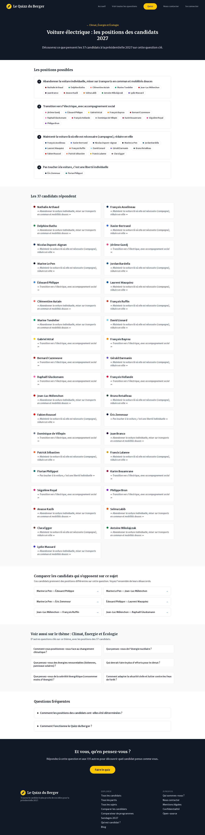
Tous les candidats (111, 795)
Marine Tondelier (125, 87)
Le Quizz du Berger (28, 6)
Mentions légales (172, 804)
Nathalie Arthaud (55, 87)
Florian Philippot (75, 173)
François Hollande (82, 118)
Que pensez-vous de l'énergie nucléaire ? (129, 648)
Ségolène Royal (156, 118)
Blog (103, 827)
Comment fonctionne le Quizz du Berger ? (66, 726)
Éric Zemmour (53, 173)
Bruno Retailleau (143, 148)
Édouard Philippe (75, 112)
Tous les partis (109, 800)
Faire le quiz (102, 769)
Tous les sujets (109, 804)
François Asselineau (56, 143)
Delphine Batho (78, 87)
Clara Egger (119, 153)
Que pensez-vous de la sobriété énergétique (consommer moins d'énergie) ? (65, 678)
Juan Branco (52, 93)
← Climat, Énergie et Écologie (102, 25)
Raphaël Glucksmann (56, 118)
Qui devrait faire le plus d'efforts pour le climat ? (133, 662)
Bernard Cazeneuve (141, 112)
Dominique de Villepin (107, 118)
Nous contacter (171, 800)
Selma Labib (91, 93)
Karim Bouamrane (133, 118)
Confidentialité (171, 809)
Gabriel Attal (96, 112)
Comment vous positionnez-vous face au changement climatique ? (63, 650)
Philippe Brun (53, 123)
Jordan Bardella (152, 143)
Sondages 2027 (109, 818)
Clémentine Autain (101, 87)
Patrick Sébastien (77, 153)
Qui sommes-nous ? (173, 795)
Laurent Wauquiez (55, 148)
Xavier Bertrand (80, 143)
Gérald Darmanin (120, 148)
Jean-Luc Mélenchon (150, 87)
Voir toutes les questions (124, 6)
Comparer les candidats (114, 809)
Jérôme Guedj (53, 112)
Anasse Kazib (72, 93)
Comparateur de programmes (117, 813)
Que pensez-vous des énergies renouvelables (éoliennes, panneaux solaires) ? (64, 664)
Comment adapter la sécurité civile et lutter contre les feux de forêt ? (139, 678)
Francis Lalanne (99, 153)
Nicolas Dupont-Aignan (106, 143)
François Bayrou (117, 112)
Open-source (170, 813)
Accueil (102, 6)
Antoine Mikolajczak (113, 93)
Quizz (150, 6)
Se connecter (192, 6)
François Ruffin (78, 148)
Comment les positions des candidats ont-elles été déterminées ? (81, 713)
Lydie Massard (137, 93)
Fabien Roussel (54, 153)
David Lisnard (99, 148)
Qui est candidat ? (111, 822)
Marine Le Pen (130, 143)
